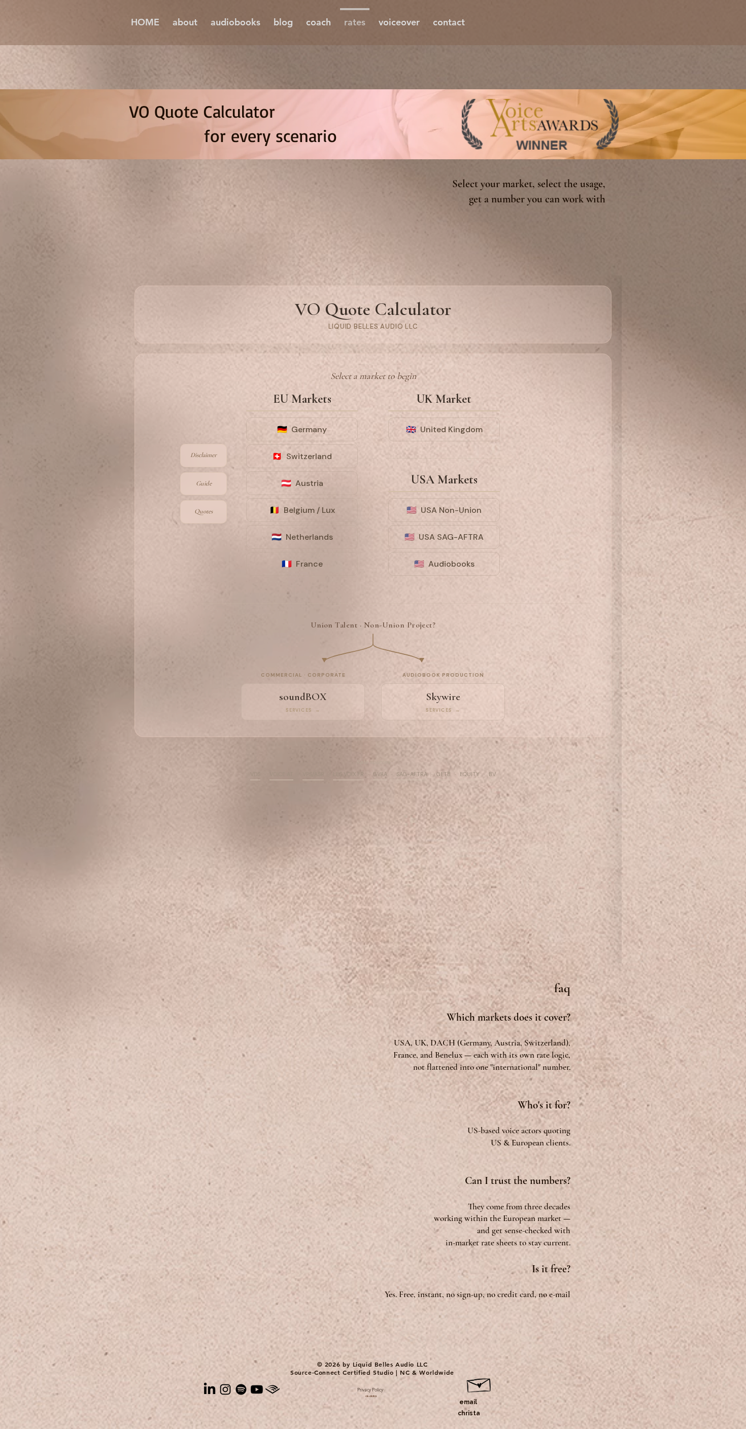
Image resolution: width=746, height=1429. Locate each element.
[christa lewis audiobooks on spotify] (241, 1389)
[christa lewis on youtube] (257, 1389)
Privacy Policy (370, 1389)
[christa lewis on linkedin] (209, 1389)
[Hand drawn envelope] (479, 1384)
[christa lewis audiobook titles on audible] (272, 1389)
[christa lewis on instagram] (225, 1389)
